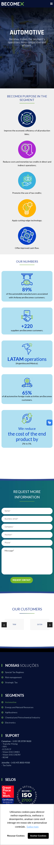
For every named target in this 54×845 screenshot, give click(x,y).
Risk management (13, 677)
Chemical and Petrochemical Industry (22, 717)
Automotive (10, 702)
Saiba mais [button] (33, 827)
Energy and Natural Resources (19, 707)
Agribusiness (11, 712)
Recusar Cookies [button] (16, 836)
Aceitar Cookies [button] (38, 836)
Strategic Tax (11, 682)
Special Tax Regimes (14, 672)
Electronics (10, 722)
